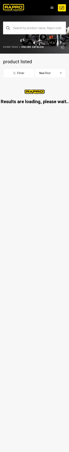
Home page (10, 47)
